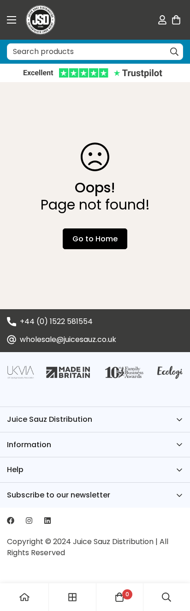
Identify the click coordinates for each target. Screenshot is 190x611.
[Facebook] (10, 520)
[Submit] (174, 52)
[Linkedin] (47, 520)
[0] (176, 19)
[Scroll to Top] (173, 562)
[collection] (72, 597)
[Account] (162, 19)
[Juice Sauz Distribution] (40, 20)
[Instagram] (29, 520)
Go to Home (95, 239)
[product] (24, 597)
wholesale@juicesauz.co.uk (68, 339)
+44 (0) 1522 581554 (56, 321)
